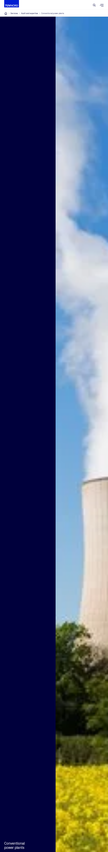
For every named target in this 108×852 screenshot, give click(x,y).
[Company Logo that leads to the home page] (11, 3)
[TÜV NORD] (5, 13)
